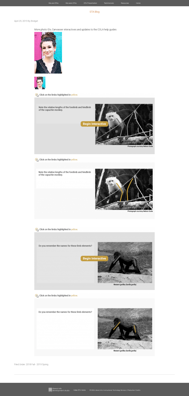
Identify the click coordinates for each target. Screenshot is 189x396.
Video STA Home (79, 390)
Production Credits (134, 390)
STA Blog (94, 11)
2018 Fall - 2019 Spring (37, 364)
